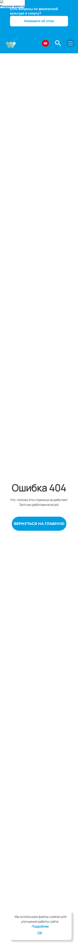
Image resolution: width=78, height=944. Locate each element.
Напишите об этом (39, 21)
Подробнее (40, 926)
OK (39, 933)
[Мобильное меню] (70, 43)
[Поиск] (58, 43)
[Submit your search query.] (67, 41)
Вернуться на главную (39, 523)
